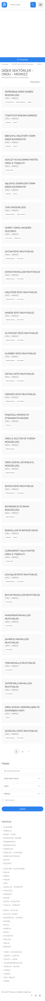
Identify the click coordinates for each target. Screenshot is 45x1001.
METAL (6, 925)
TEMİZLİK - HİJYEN (11, 967)
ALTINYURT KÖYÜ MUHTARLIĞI (21, 333)
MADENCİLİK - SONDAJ (13, 918)
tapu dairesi (21, 214)
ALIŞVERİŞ (7, 827)
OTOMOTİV (8, 936)
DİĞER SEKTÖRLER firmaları (22, 64)
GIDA (5, 883)
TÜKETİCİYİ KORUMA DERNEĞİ (21, 115)
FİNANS (6, 880)
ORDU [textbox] (6, 786)
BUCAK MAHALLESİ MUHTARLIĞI (22, 595)
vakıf (15, 122)
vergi (30, 102)
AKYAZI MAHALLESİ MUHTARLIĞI (22, 272)
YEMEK (6, 981)
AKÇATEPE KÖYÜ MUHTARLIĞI (21, 292)
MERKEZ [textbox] (7, 794)
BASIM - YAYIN (9, 834)
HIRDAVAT (7, 894)
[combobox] (22, 778)
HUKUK (6, 898)
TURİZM (6, 974)
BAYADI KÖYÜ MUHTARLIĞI (19, 486)
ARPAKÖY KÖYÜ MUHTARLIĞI (20, 394)
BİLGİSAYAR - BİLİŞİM (12, 838)
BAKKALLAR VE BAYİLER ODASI (21, 530)
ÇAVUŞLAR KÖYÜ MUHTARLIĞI (21, 574)
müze (8, 425)
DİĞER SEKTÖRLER (11, 856)
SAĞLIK (6, 943)
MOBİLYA (7, 929)
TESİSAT (7, 970)
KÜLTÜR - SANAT (10, 914)
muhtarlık (21, 258)
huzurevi (9, 238)
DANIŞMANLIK (9, 842)
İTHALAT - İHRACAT (11, 905)
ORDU (39, 64)
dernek (9, 122)
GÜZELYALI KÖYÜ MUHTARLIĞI (21, 731)
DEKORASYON (9, 845)
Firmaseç (5, 64)
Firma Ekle (23, 60)
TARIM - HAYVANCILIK (12, 952)
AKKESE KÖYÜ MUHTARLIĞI (19, 312)
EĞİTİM (6, 860)
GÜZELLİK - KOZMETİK (13, 887)
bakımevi (18, 238)
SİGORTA (7, 947)
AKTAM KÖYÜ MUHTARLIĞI (19, 251)
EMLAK (6, 872)
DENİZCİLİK (8, 849)
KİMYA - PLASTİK (10, 910)
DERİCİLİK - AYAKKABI (12, 853)
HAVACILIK (7, 891)
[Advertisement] (22, 33)
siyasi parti (10, 170)
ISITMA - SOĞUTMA (11, 901)
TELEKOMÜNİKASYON (12, 963)
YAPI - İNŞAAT (9, 977)
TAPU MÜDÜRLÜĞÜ (15, 207)
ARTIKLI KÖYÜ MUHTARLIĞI (19, 374)
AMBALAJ (7, 831)
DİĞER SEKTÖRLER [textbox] (11, 779)
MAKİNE (6, 921)
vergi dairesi (10, 102)
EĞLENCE (7, 863)
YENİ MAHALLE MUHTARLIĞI (20, 663)
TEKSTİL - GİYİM (10, 959)
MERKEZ (15, 98)
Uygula (22, 809)
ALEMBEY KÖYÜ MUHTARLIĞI (20, 353)
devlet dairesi (21, 102)
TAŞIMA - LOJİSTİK (11, 956)
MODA (6, 932)
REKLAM (7, 939)
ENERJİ (6, 876)
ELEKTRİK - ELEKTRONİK (14, 869)
